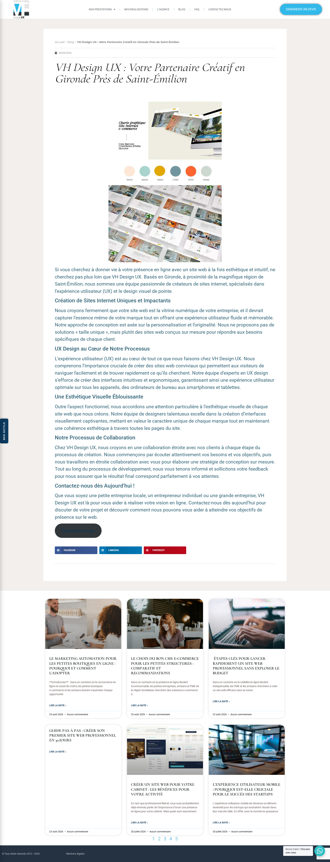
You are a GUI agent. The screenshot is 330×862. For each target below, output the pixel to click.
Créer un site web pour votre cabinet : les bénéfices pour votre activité (162, 789)
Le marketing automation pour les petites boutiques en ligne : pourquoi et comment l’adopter (82, 665)
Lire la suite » (57, 705)
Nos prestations (100, 9)
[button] (76, 550)
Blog (181, 9)
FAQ (196, 9)
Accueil (60, 42)
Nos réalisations (136, 9)
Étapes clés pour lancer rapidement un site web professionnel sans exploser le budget (246, 665)
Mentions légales (75, 853)
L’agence (163, 9)
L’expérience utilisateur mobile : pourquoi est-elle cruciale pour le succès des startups (246, 789)
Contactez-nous (219, 9)
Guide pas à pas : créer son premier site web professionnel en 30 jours (82, 735)
